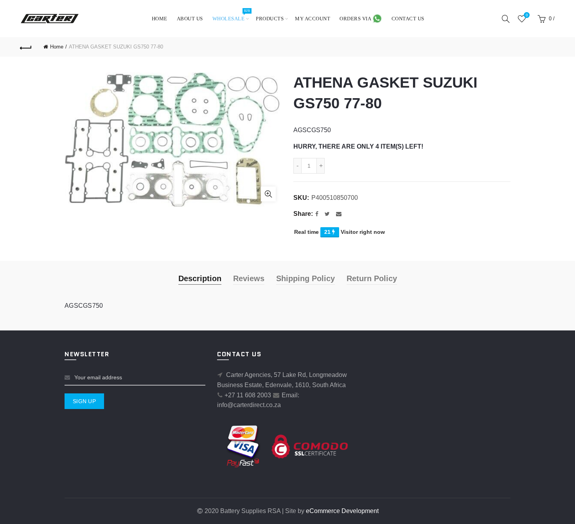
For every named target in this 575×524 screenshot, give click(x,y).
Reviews (248, 278)
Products (270, 19)
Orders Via (356, 19)
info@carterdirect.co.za (249, 405)
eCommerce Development (342, 511)
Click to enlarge (268, 194)
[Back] (26, 47)
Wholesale (231, 15)
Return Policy (372, 278)
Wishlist (527, 15)
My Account (312, 19)
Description (199, 278)
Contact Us (408, 19)
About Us (190, 19)
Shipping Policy (305, 278)
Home (159, 19)
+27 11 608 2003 (248, 395)
